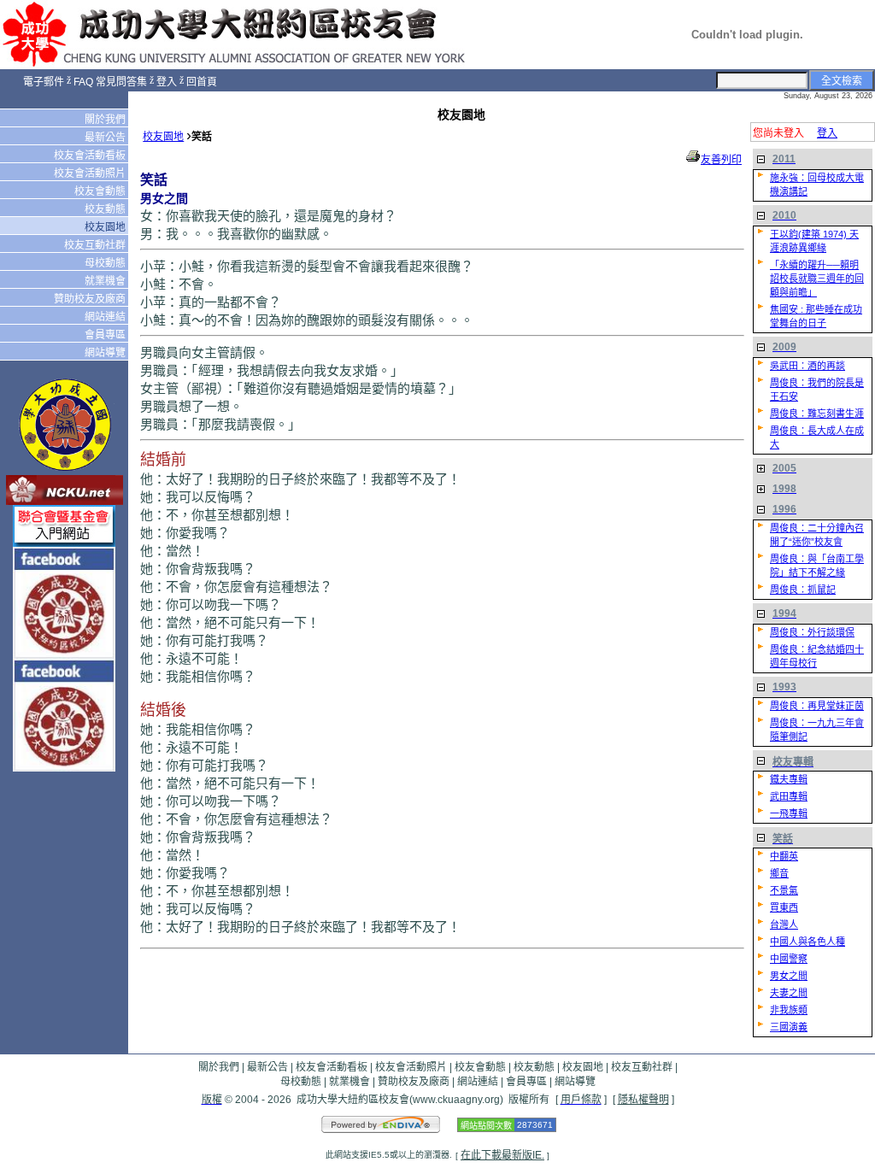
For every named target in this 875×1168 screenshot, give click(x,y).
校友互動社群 (96, 245)
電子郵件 (43, 82)
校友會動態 (101, 191)
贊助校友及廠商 (91, 299)
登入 (166, 82)
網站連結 (106, 317)
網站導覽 (106, 353)
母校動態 (106, 263)
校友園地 (106, 227)
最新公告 (106, 138)
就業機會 (106, 281)
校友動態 (106, 209)
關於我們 (106, 120)
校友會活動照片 (91, 173)
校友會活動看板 (91, 155)
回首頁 (201, 82)
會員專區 (106, 335)
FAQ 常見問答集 (110, 82)
